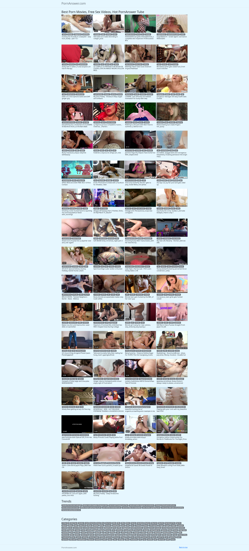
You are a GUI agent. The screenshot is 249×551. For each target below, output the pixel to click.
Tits (140, 539)
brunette (149, 94)
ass (143, 34)
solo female (170, 407)
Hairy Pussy (138, 530)
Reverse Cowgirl (94, 537)
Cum (70, 528)
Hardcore (164, 530)
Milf (180, 532)
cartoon (159, 238)
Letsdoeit (136, 532)
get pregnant (146, 407)
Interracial (90, 532)
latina (64, 34)
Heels (170, 530)
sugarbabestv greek (173, 34)
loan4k (136, 94)
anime (141, 122)
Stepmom (90, 539)
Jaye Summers (67, 435)
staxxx (167, 94)
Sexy (132, 537)
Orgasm (117, 535)
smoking (72, 208)
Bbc (119, 523)
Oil (96, 535)
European (158, 528)
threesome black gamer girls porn (165, 505)
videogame (167, 238)
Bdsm (127, 523)
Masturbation (167, 532)
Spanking (172, 537)
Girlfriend (119, 530)
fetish (96, 238)
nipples (86, 463)
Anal (87, 523)
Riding (103, 537)
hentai (135, 122)
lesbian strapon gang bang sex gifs (90, 507)
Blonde (89, 525)
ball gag (75, 294)
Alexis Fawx (138, 64)
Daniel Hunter (67, 266)
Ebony (146, 528)
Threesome (134, 539)
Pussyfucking (66, 537)
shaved (73, 463)
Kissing (112, 532)
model (171, 322)
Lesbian (129, 532)
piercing (72, 407)
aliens (74, 180)
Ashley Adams (98, 379)
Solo (166, 537)
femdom (78, 122)
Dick (114, 528)
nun (176, 150)
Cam (132, 525)
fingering (179, 122)
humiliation (164, 150)
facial (138, 34)
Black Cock (82, 525)
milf (170, 64)
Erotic (151, 528)
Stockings (98, 539)
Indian (83, 532)
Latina (123, 532)
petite (127, 322)
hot (106, 150)
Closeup (145, 525)
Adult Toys (74, 523)
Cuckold (64, 528)
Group (126, 530)
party (178, 208)
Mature (175, 532)
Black (76, 525)
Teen (115, 539)
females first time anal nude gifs (71, 505)
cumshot (96, 64)
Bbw (123, 523)
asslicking (86, 34)
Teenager (121, 539)
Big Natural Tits (169, 523)
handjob (171, 463)
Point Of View (141, 535)
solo (118, 294)
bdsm (81, 294)
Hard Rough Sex (155, 530)
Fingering (70, 530)
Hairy (131, 530)
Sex (128, 537)
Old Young (106, 535)
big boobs (101, 180)
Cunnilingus (94, 528)
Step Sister (73, 539)
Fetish (64, 530)
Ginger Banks (108, 379)
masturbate (105, 407)
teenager (109, 180)
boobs (164, 180)
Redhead (85, 537)
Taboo (104, 539)
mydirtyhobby (98, 94)
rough (85, 208)
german (113, 94)
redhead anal (71, 94)
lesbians (71, 150)
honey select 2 (139, 266)
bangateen (160, 94)
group (173, 208)
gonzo (132, 351)
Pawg (128, 535)
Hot (72, 532)
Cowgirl (173, 525)
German (108, 530)
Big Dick (161, 523)
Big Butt (147, 523)
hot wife (85, 122)
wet (74, 351)
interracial (139, 294)
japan (181, 379)
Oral (112, 535)
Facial (164, 528)
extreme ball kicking (69, 122)
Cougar (161, 525)
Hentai (176, 530)
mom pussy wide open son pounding (172, 507)
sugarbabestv (161, 34)
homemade (148, 238)
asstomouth (83, 64)
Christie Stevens (99, 322)
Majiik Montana (130, 34)
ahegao (96, 208)
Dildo (119, 528)
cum (102, 64)
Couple (167, 525)
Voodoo (159, 351)
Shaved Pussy (146, 537)
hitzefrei (72, 491)
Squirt (179, 537)
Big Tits (178, 523)
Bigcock (64, 525)
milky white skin (180, 407)
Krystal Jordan (67, 238)
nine (81, 407)
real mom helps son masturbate (131, 507)
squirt (103, 122)
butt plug (111, 238)
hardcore (71, 64)
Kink (107, 532)
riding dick (81, 180)
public (183, 34)
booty (109, 435)
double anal (80, 94)
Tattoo (110, 539)
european (97, 34)
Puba (164, 535)
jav (177, 379)
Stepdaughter (82, 539)
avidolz (159, 379)
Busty (123, 525)
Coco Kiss (65, 491)
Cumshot (86, 528)
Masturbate (158, 532)
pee (70, 351)
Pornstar (154, 535)
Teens (127, 539)
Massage (150, 532)
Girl (114, 530)
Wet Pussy (162, 539)
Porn (148, 535)
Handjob (146, 530)
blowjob (70, 34)
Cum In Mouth (77, 528)
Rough (123, 537)
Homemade (65, 532)
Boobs (101, 525)
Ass (103, 523)
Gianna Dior (72, 322)
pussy (178, 94)
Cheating (138, 525)
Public (169, 535)
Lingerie (143, 532)
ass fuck (128, 208)
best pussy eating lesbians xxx (71, 510)
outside (147, 122)
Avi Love (96, 463)
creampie (128, 122)
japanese (177, 322)
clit (77, 407)
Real (73, 537)
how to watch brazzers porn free (118, 505)
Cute (101, 528)
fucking (65, 64)
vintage (148, 208)
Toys (144, 539)
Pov (160, 535)
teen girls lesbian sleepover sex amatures (142, 505)
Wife (167, 539)
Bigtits (70, 525)
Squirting (65, 539)
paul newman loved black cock (111, 507)
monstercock (84, 435)
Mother (77, 535)
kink (117, 238)
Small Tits (160, 537)
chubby (113, 351)
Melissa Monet (67, 294)
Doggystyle (126, 528)
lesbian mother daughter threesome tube (95, 505)
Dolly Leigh (73, 379)
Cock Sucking (153, 525)
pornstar (149, 150)
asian (165, 322)
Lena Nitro (97, 491)
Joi (103, 532)
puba (139, 180)
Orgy (123, 535)
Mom (71, 535)
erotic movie (140, 208)
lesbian (146, 64)
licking (112, 266)
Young (173, 539)
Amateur (81, 523)
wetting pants (81, 351)
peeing (65, 351)
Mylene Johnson (130, 463)
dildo (79, 322)
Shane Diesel (76, 238)
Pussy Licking (183, 535)
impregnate (136, 407)
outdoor (172, 435)
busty (113, 294)
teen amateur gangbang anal (151, 507)
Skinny (154, 537)
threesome (111, 463)
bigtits (82, 150)
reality (85, 491)
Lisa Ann (65, 322)
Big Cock (154, 523)
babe (103, 34)
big (95, 435)
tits (99, 435)
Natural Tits (84, 535)
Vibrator (150, 539)
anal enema (103, 238)
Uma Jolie (65, 379)
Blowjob (95, 525)
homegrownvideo (131, 238)
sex (112, 64)
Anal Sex (92, 523)
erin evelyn (103, 208)
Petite (133, 535)
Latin (117, 532)
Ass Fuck (108, 523)
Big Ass (133, 523)
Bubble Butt (116, 525)
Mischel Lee (129, 94)
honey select (129, 266)
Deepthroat (108, 528)
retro (133, 208)
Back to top (183, 547)
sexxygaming (67, 180)
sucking (171, 294)
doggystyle (78, 34)
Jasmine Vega (130, 150)
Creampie (180, 525)
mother (118, 407)
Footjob (77, 530)
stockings (65, 208)
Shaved (138, 537)
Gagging (95, 530)
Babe (114, 523)
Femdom (181, 528)
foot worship (161, 407)
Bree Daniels (129, 64)
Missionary (65, 535)
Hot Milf (77, 532)
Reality (78, 537)
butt (95, 180)
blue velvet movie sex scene (70, 507)
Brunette (108, 525)
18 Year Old (65, 523)
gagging (103, 463)
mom (112, 407)
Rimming (109, 537)
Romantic (116, 537)
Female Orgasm (172, 528)
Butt (128, 525)
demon (147, 266)
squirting (97, 122)
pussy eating (176, 238)
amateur (106, 94)
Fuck (83, 530)
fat (109, 351)
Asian (98, 523)
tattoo (115, 34)
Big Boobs (140, 523)
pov (132, 322)
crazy (171, 150)
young (172, 379)
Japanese (97, 532)
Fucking (88, 530)
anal (64, 94)
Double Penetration (136, 528)
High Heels (183, 530)
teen (144, 150)
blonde (165, 64)
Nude (91, 535)
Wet (155, 539)
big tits (87, 294)
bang (127, 351)
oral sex (116, 180)
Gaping (102, 530)
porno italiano (111, 122)
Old (100, 535)
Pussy (175, 535)
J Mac (165, 351)
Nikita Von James (131, 180)
